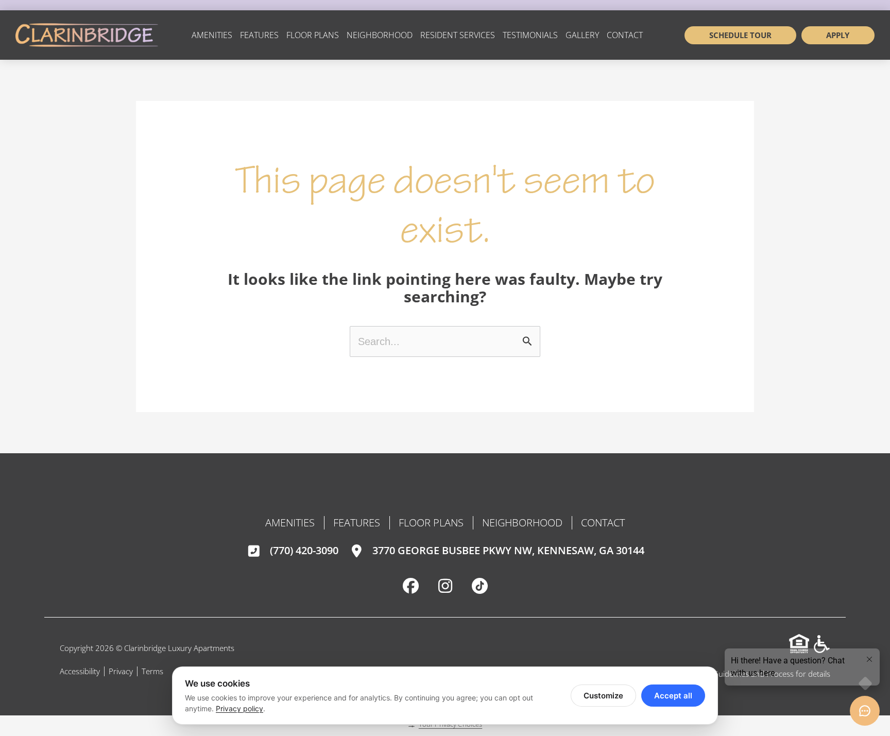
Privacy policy (239, 708)
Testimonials (530, 35)
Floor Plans (312, 35)
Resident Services (457, 35)
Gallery (582, 35)
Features (259, 35)
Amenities (212, 35)
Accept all (673, 695)
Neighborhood (380, 35)
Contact (625, 35)
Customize (603, 695)
